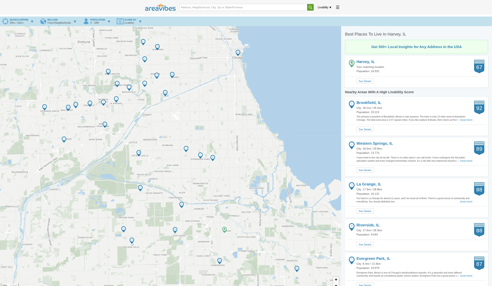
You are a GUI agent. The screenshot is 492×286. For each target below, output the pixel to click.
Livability (323, 7)
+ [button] (336, 279)
